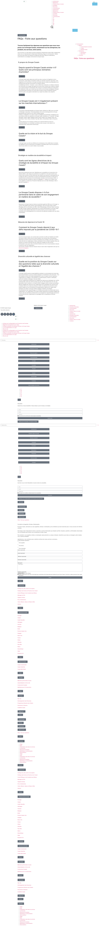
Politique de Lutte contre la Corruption (26, 588)
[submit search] (98, 340)
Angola (19, 617)
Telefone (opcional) (22, 556)
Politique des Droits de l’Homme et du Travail (27, 590)
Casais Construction (22, 664)
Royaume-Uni (20, 653)
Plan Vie (19, 698)
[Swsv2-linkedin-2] (2, 314)
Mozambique (20, 648)
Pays (21, 745)
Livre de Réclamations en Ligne (10, 327)
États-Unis (20, 635)
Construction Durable (22, 685)
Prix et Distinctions (22, 599)
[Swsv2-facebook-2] (4, 314)
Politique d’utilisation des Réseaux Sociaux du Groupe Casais (16, 326)
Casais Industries (21, 667)
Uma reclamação (22, 548)
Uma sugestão (22, 542)
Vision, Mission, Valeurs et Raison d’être (26, 601)
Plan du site (5, 329)
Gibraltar (19, 642)
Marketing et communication (26, 751)
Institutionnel (56, 1)
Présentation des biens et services (27, 746)
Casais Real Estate (22, 669)
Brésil (19, 628)
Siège (21, 744)
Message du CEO (21, 595)
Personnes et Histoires (22, 705)
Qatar (19, 651)
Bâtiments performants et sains (24, 680)
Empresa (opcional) (22, 559)
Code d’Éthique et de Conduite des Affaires (27, 593)
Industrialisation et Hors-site (24, 682)
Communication (56, 8)
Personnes (55, 6)
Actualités (81, 55)
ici (43, 179)
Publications (81, 51)
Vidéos (82, 48)
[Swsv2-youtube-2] (10, 314)
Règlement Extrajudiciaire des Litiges (11, 324)
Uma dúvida (21, 545)
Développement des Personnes (24, 701)
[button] (22, 76)
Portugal (19, 615)
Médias (80, 45)
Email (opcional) (21, 553)
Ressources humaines (24, 749)
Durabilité (55, 5)
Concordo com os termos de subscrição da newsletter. (30, 415)
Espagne (19, 633)
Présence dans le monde (58, 4)
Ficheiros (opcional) (22, 571)
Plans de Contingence (23, 248)
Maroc (19, 646)
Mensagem (20, 562)
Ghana (19, 640)
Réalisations (55, 2)
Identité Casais (84, 49)
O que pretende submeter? (23, 540)
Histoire (19, 604)
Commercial (22, 748)
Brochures (83, 53)
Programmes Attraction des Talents (25, 703)
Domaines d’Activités (74, 307)
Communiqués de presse (86, 46)
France (19, 637)
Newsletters (83, 52)
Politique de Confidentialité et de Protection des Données (15, 323)
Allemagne (20, 622)
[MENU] (75, 30)
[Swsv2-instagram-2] (7, 314)
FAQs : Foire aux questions (84, 58)
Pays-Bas (20, 644)
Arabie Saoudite (21, 620)
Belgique (19, 626)
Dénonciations (23, 752)
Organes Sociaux (21, 597)
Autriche (19, 624)
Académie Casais (21, 707)
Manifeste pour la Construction (24, 687)
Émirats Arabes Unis (22, 631)
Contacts (72, 312)
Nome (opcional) (21, 549)
